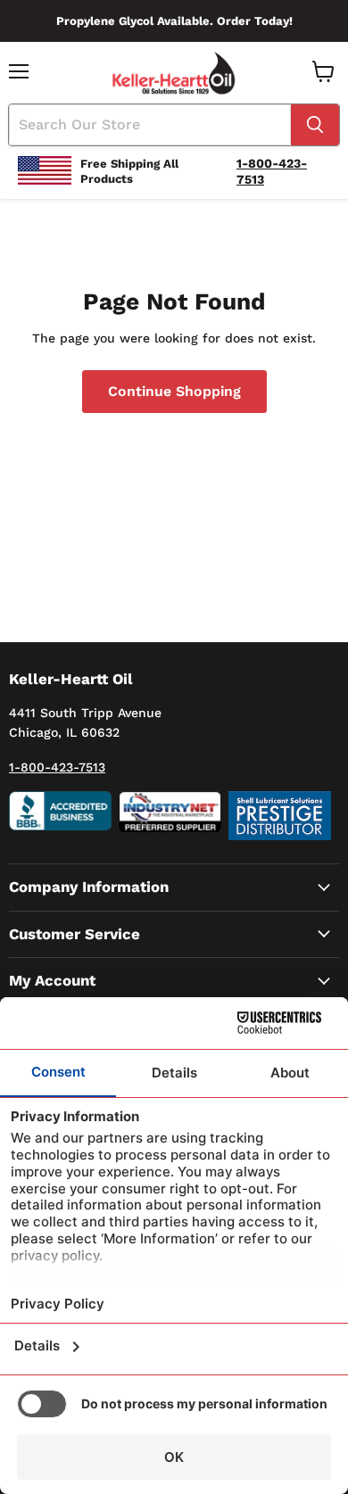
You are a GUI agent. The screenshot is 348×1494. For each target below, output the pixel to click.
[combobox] (150, 124)
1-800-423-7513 (57, 767)
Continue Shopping (174, 391)
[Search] (315, 124)
